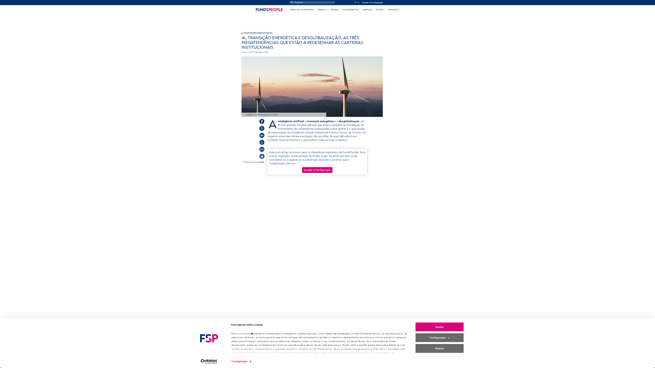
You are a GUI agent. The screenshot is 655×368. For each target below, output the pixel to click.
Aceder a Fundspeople (372, 2)
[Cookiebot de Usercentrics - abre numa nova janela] (209, 361)
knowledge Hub (351, 9)
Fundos (379, 9)
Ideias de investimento (302, 9)
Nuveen (356, 132)
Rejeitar (439, 348)
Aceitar (439, 327)
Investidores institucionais (258, 33)
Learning (367, 9)
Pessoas (335, 9)
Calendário (393, 9)
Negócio (322, 9)
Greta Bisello (247, 52)
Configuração (239, 361)
